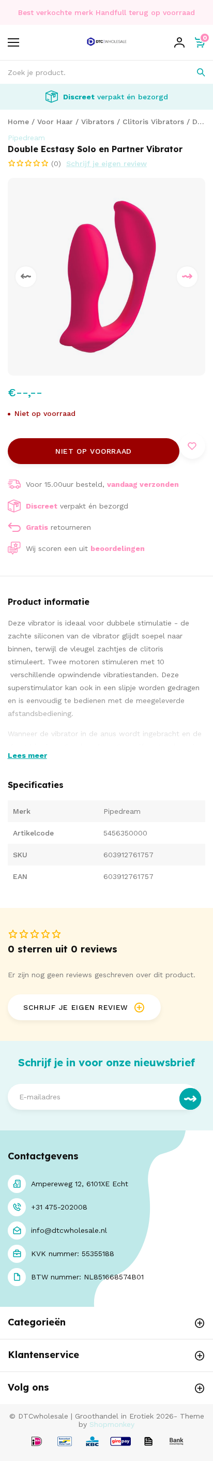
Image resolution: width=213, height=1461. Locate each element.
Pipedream (26, 137)
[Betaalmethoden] (37, 1442)
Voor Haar (55, 121)
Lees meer (27, 755)
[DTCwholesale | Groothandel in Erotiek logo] (107, 48)
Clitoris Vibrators (153, 121)
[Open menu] (13, 42)
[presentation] (26, 276)
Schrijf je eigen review (106, 163)
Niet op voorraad (93, 451)
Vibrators (97, 121)
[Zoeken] (193, 72)
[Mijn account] (179, 42)
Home (18, 121)
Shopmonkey (111, 1424)
